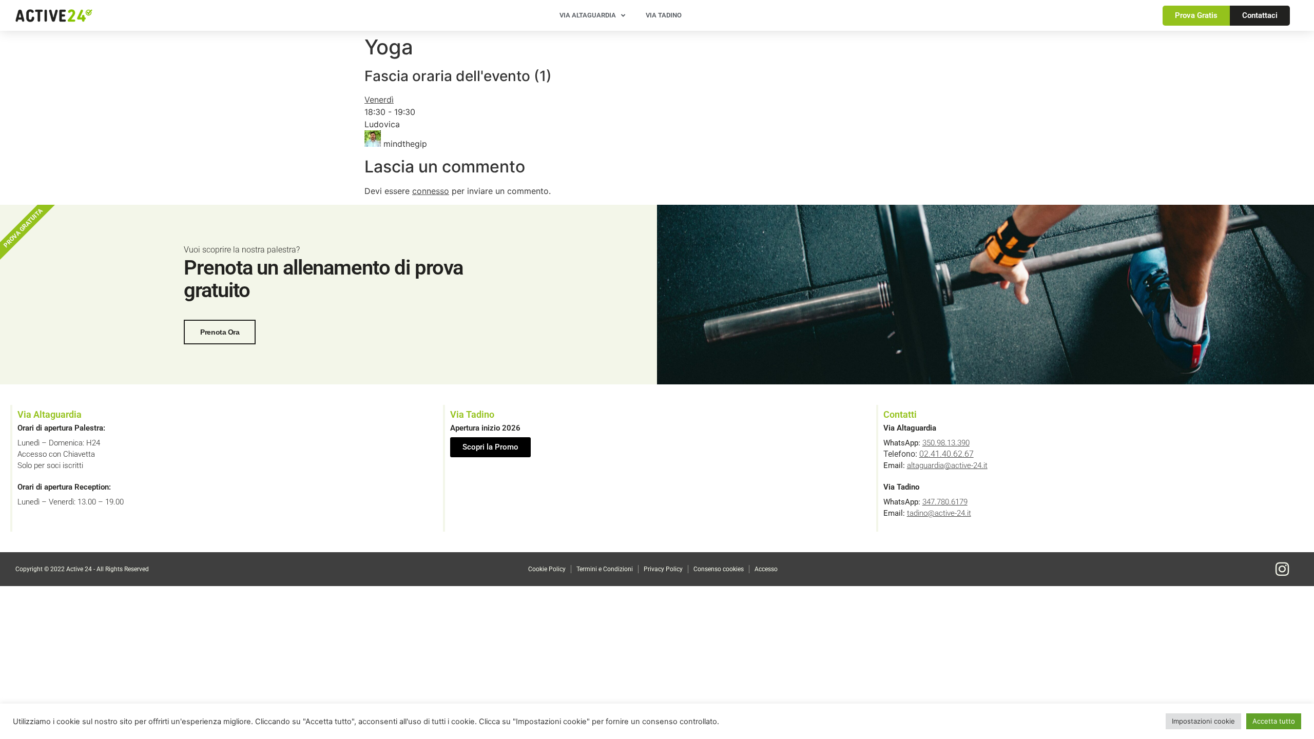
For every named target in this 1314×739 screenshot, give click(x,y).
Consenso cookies (718, 569)
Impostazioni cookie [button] (1203, 721)
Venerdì (379, 99)
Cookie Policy (547, 569)
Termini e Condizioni (604, 569)
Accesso (766, 569)
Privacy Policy (663, 569)
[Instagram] (1282, 569)
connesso (430, 191)
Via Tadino (664, 15)
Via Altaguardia (587, 15)
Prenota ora (219, 332)
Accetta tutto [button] (1273, 721)
